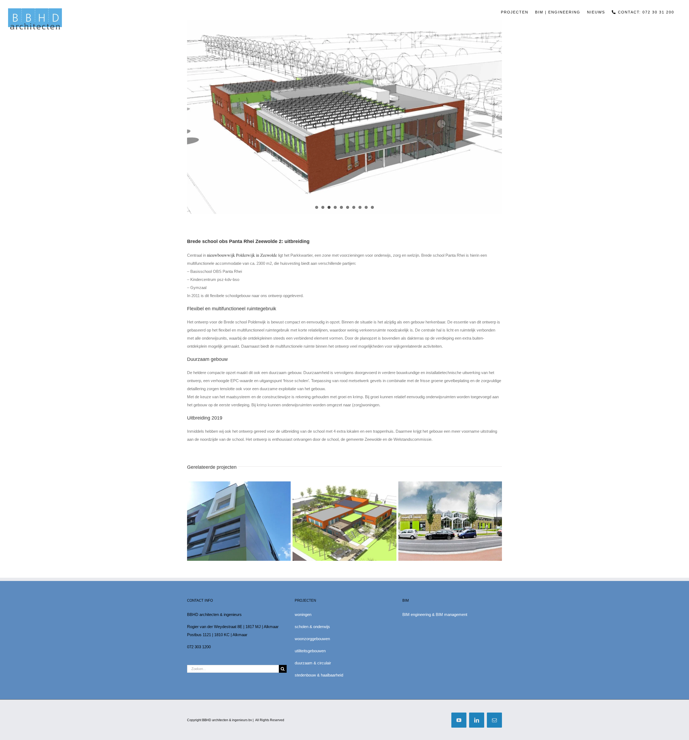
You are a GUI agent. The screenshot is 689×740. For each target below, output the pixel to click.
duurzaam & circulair (313, 663)
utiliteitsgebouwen (310, 651)
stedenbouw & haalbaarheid (319, 675)
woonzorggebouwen (312, 638)
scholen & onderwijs (312, 626)
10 (372, 207)
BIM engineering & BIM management (434, 614)
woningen (303, 614)
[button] (191, 521)
